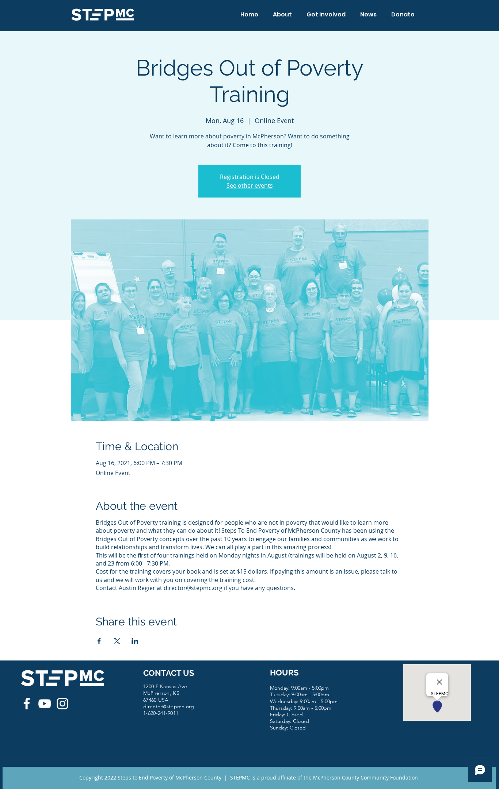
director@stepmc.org (168, 706)
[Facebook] (26, 703)
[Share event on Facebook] (99, 641)
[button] (282, 14)
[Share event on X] (117, 641)
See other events (249, 185)
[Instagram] (62, 703)
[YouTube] (44, 703)
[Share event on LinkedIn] (135, 641)
